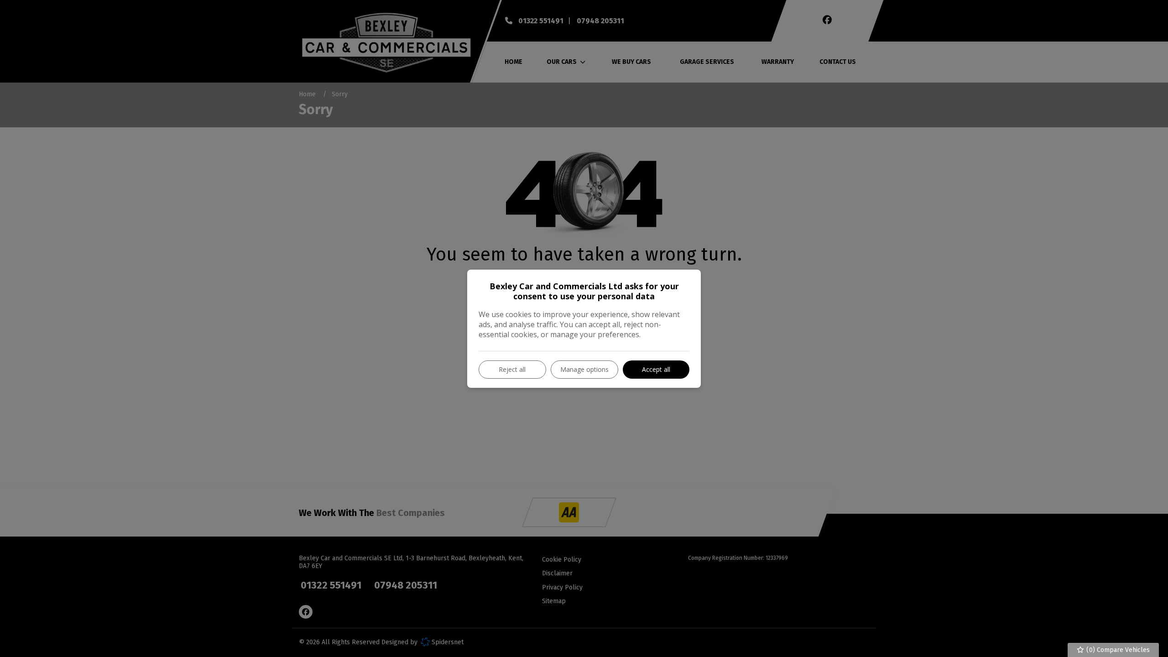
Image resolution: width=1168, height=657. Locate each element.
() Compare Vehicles (1117, 650)
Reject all (512, 369)
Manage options (584, 369)
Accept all (656, 369)
